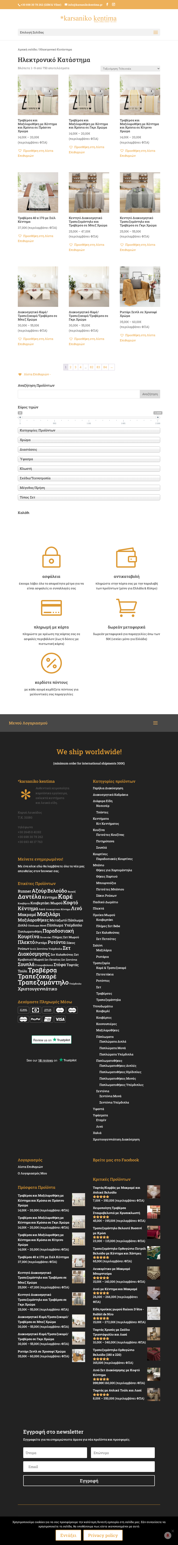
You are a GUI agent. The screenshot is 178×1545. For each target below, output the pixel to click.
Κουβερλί (103, 1011)
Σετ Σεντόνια (69, 959)
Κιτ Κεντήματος (107, 823)
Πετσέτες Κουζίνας (110, 835)
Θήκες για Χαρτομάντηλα (114, 870)
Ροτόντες (103, 980)
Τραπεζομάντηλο (43, 982)
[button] (38, 153)
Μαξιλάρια (104, 950)
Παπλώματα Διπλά (112, 1041)
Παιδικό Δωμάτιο (105, 902)
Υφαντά (98, 1109)
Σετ (98, 987)
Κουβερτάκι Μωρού (46, 903)
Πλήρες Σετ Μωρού (65, 937)
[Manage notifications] (167, 1535)
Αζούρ (39, 890)
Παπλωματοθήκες (109, 1060)
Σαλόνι (98, 945)
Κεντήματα (101, 818)
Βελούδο (57, 890)
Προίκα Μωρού (104, 915)
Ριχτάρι (41, 942)
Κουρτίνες (100, 854)
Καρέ (65, 896)
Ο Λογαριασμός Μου (32, 1173)
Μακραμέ (27, 914)
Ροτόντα (57, 942)
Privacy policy (103, 1535)
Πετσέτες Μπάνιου (110, 889)
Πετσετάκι (45, 937)
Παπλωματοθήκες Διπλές (117, 1065)
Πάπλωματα (105, 1037)
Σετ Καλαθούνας (62, 954)
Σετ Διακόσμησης (44, 951)
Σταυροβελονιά (44, 965)
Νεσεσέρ (102, 806)
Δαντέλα (29, 896)
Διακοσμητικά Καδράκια (110, 795)
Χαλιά (97, 1133)
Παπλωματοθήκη (30, 931)
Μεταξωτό (58, 920)
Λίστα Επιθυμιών (30, 1167)
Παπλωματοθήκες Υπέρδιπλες (121, 1085)
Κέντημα (49, 897)
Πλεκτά (98, 908)
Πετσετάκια (105, 974)
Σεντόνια (102, 1091)
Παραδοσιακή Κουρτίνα (46, 933)
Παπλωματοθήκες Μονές (117, 1078)
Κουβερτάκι (104, 920)
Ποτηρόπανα (105, 841)
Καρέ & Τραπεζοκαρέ (111, 968)
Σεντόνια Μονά (110, 1096)
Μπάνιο (98, 865)
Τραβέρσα (42, 970)
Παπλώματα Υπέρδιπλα (116, 1054)
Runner (24, 891)
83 (98, 367)
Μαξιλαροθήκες (33, 920)
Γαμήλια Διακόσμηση (108, 788)
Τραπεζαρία (101, 963)
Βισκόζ (72, 891)
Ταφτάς (72, 964)
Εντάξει (68, 1535)
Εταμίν (101, 1120)
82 (91, 367)
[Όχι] (172, 1531)
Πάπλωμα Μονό (37, 925)
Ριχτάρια (102, 957)
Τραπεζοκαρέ (37, 976)
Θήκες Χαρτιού (106, 876)
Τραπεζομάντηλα (108, 1000)
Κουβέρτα (24, 903)
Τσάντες (102, 812)
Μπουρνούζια (106, 883)
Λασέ (42, 909)
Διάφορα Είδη (102, 801)
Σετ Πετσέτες (52, 959)
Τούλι (22, 971)
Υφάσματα (100, 1115)
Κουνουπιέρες (106, 1024)
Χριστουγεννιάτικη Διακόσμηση (116, 1139)
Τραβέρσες (104, 993)
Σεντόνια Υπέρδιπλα (49, 948)
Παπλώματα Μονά (112, 1048)
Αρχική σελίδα (27, 49)
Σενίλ (33, 948)
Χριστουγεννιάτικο (37, 989)
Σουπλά (26, 964)
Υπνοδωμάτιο (103, 1006)
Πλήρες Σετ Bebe (108, 926)
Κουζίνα (99, 830)
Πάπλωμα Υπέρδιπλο (64, 925)
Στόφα (60, 964)
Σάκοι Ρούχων (106, 895)
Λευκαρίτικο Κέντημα (58, 909)
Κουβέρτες (104, 1017)
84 (105, 367)
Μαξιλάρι (48, 914)
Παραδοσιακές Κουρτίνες (114, 859)
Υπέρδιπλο (75, 983)
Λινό (76, 908)
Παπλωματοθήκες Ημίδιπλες (120, 1072)
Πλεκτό (26, 942)
